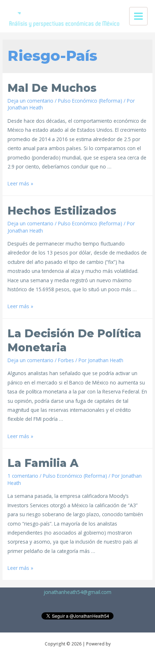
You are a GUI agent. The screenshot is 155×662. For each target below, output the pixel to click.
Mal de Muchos (52, 88)
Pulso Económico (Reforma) (90, 100)
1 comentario (23, 475)
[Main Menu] (138, 16)
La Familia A (43, 463)
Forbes (66, 360)
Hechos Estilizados (62, 210)
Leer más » (20, 183)
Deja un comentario (30, 100)
